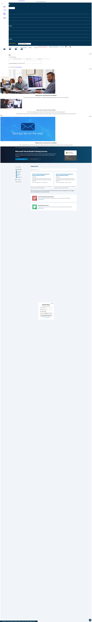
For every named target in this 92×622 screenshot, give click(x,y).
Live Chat (90, 620)
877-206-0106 (55, 46)
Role (40, 311)
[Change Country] (66, 46)
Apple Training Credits (4, 13)
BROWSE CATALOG (12, 43)
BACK (2, 3)
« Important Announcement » (42, 46)
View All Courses (21, 159)
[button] (70, 46)
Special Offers (4, 7)
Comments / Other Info (20, 63)
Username (41, 307)
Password (41, 309)
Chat (1, 115)
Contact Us (51, 46)
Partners (30, 47)
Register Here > (47, 317)
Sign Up (62, 46)
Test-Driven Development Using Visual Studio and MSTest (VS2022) (64, 175)
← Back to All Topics (18, 181)
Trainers (35, 47)
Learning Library (4, 18)
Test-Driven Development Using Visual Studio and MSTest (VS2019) (40, 175)
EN (67, 46)
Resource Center (23, 47)
